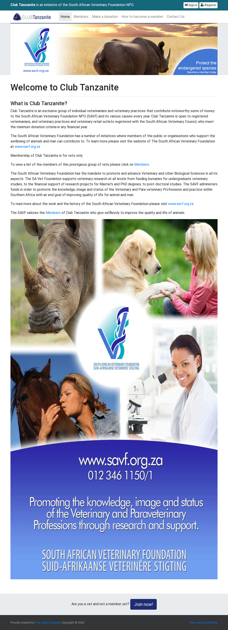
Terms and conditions (203, 622)
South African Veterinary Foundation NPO (101, 5)
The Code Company (47, 622)
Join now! (143, 604)
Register (210, 5)
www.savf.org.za (27, 146)
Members (80, 17)
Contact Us (176, 17)
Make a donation (105, 17)
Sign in (192, 5)
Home (66, 16)
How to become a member (142, 17)
